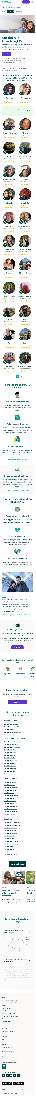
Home (4, 68)
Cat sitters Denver (9, 755)
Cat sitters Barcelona (10, 809)
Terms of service (7, 1093)
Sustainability (6, 1034)
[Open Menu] (32, 2)
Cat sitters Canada (10, 831)
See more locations (10, 774)
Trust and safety (7, 1008)
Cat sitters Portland (10, 752)
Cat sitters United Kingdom (12, 825)
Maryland (5, 70)
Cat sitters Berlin (9, 798)
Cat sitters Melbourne (11, 787)
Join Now (26, 2)
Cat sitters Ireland (9, 849)
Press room (5, 1042)
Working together (7, 1047)
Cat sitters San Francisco (12, 747)
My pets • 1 (10, 11)
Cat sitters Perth (9, 793)
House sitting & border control (11, 1016)
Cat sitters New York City (11, 742)
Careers (4, 1036)
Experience (19, 11)
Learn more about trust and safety (17, 460)
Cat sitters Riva (9, 729)
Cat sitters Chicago (10, 763)
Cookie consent (6, 1021)
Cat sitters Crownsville (11, 724)
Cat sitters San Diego (10, 760)
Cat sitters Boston (9, 771)
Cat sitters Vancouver (11, 795)
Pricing (4, 1005)
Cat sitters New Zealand (11, 841)
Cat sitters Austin (9, 758)
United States (22, 68)
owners (4, 887)
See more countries (10, 855)
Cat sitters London (10, 782)
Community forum (7, 1031)
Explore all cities (17, 864)
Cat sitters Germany (10, 833)
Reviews (4, 1019)
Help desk (5, 1011)
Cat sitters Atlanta (10, 768)
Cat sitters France (9, 839)
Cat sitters (11, 68)
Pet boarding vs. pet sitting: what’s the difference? (10, 893)
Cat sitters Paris (9, 803)
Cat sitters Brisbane (10, 790)
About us (4, 1028)
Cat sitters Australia (10, 828)
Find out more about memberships (17, 490)
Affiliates (4, 1044)
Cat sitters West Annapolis (12, 732)
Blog (3, 1039)
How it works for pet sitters (9, 1003)
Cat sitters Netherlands (11, 844)
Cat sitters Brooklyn (10, 766)
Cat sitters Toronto (10, 801)
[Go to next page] (21, 376)
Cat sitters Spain (9, 836)
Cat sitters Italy (9, 847)
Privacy (16, 1093)
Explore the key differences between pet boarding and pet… (12, 901)
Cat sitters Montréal (10, 811)
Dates (3, 11)
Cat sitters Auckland (10, 806)
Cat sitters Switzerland (11, 852)
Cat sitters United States (12, 823)
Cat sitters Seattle (10, 750)
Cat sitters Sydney (9, 785)
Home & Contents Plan (8, 1013)
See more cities (9, 814)
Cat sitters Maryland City (12, 727)
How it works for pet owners (10, 1000)
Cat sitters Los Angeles (11, 744)
